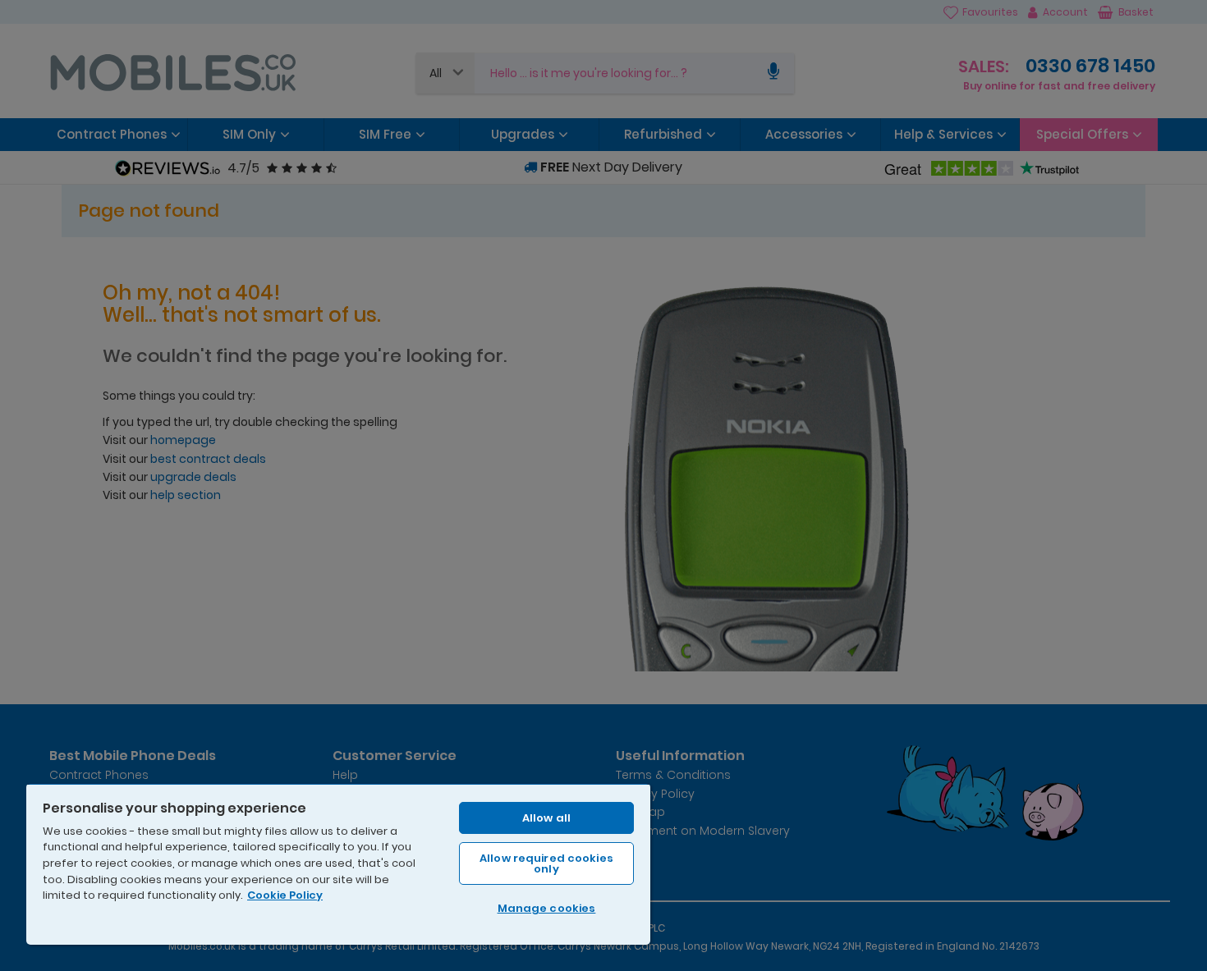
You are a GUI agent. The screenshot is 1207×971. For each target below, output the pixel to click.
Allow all (546, 818)
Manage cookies (547, 908)
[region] (338, 864)
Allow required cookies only (546, 863)
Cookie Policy (285, 895)
